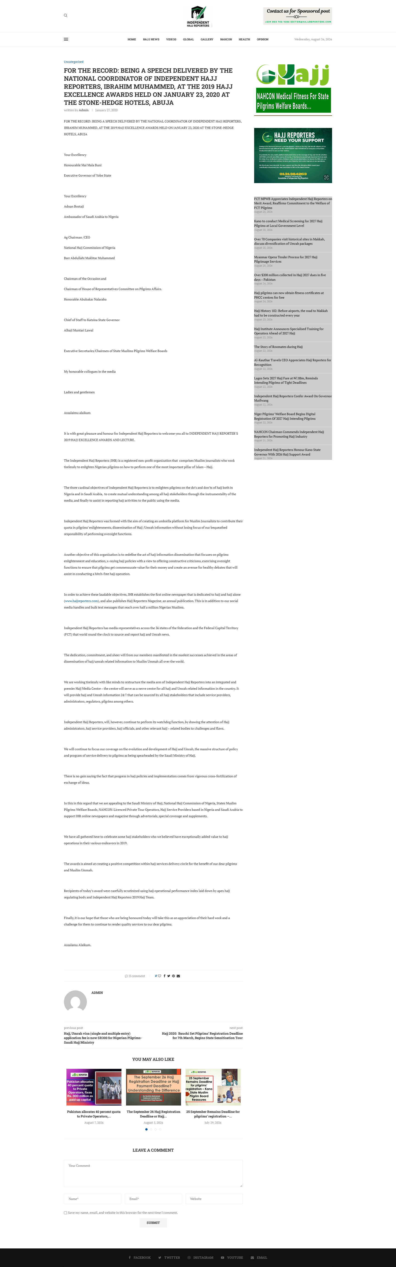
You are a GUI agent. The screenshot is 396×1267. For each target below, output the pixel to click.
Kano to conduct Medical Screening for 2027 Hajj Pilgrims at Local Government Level (288, 223)
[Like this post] (159, 976)
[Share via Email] (178, 976)
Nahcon (226, 39)
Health (244, 39)
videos (171, 39)
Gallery (207, 39)
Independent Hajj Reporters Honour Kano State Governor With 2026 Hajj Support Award (287, 451)
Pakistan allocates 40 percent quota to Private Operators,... (94, 1113)
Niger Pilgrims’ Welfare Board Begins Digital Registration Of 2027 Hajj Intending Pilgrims (285, 416)
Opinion (262, 39)
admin (83, 110)
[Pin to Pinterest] (173, 976)
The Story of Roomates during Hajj (278, 347)
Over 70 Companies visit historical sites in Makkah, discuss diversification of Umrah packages (289, 241)
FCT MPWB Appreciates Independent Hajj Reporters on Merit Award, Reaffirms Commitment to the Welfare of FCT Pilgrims (293, 203)
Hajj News (151, 39)
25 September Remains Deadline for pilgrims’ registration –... (213, 1113)
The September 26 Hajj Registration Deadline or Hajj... (153, 1113)
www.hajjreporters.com (81, 601)
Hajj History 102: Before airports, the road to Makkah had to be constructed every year (291, 312)
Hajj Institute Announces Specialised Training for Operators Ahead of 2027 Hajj (289, 331)
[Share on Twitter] (168, 976)
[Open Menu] (66, 39)
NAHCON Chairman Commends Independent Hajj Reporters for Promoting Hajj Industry (289, 434)
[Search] (65, 16)
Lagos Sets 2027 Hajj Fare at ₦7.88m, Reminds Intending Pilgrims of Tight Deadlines (286, 380)
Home (132, 39)
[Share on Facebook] (164, 976)
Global (188, 39)
